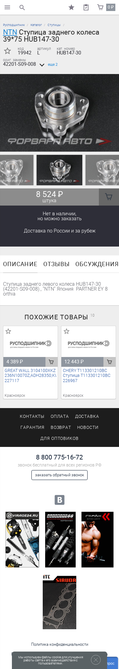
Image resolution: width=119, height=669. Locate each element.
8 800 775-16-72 (59, 457)
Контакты (32, 416)
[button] (56, 144)
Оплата (60, 416)
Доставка (60, 231)
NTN (10, 32)
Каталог (36, 25)
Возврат (61, 427)
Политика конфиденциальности (59, 644)
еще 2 (53, 64)
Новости (88, 427)
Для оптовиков (59, 438)
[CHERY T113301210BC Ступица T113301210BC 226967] (88, 344)
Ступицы (54, 25)
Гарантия (32, 427)
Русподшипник (14, 25)
